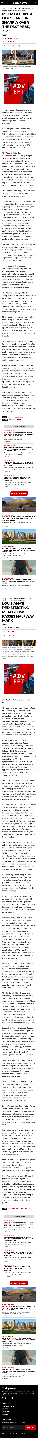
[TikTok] (9, 1398)
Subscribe (30, 1427)
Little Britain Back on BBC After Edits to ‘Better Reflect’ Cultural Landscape (18, 478)
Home (4, 9)
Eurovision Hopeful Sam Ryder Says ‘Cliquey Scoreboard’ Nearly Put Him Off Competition (18, 449)
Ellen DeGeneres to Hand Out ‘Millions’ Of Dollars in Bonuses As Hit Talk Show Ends (18, 434)
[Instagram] (6, 1398)
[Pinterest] (14, 46)
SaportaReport (15, 419)
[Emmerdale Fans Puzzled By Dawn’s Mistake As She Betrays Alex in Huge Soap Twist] (19, 567)
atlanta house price (15, 417)
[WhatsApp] (19, 46)
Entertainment (9, 430)
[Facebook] (4, 46)
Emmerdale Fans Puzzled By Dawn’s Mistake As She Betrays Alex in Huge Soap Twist (18, 463)
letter (19, 322)
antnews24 (9, 41)
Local (10, 9)
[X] (9, 46)
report (17, 134)
